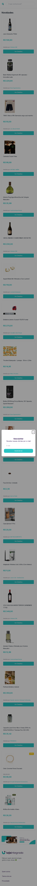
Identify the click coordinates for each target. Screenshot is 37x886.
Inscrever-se (18, 451)
